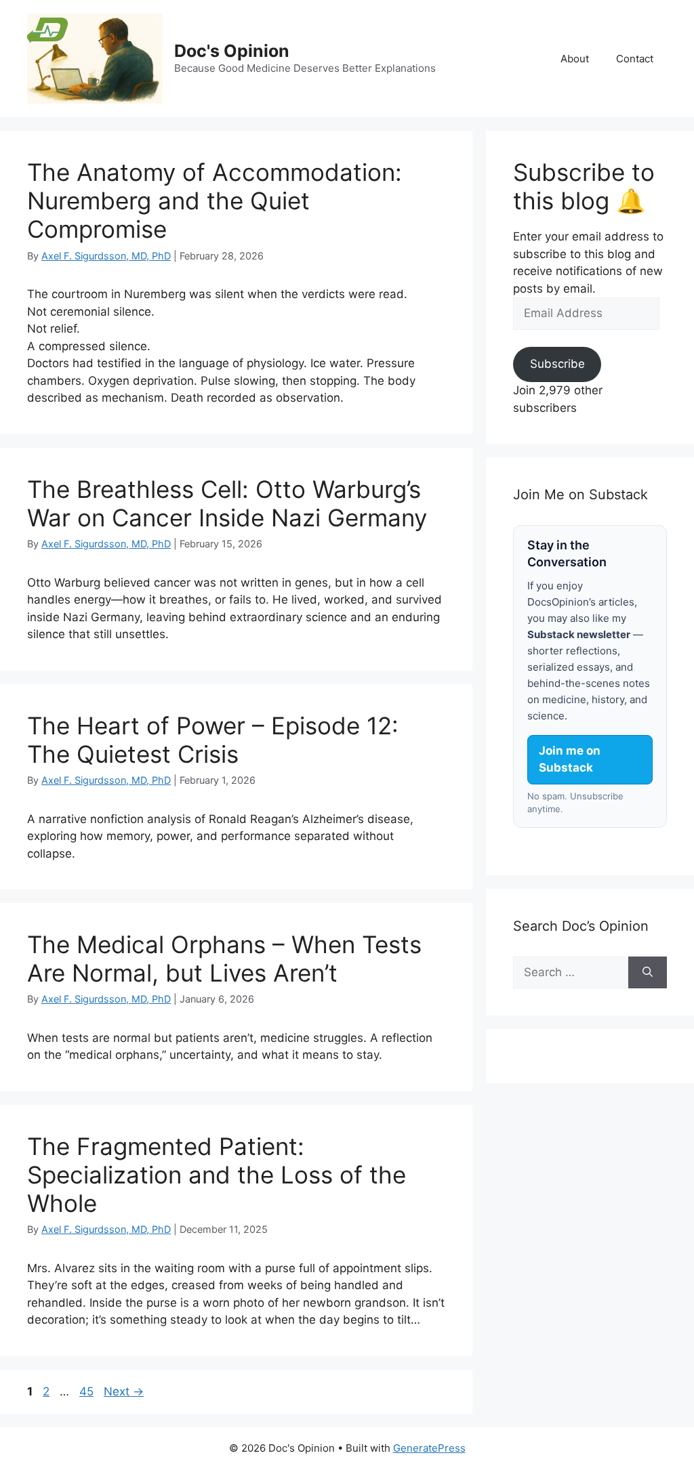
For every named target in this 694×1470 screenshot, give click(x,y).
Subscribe (556, 364)
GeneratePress (429, 1448)
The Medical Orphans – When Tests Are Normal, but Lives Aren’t (224, 958)
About (574, 58)
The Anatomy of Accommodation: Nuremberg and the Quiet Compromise (214, 200)
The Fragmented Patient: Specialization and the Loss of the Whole (216, 1174)
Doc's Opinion (231, 51)
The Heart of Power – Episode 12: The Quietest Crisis (213, 739)
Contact (634, 58)
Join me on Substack (569, 759)
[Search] (647, 973)
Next (124, 1391)
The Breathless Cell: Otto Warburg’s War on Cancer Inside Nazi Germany (227, 503)
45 (88, 1391)
